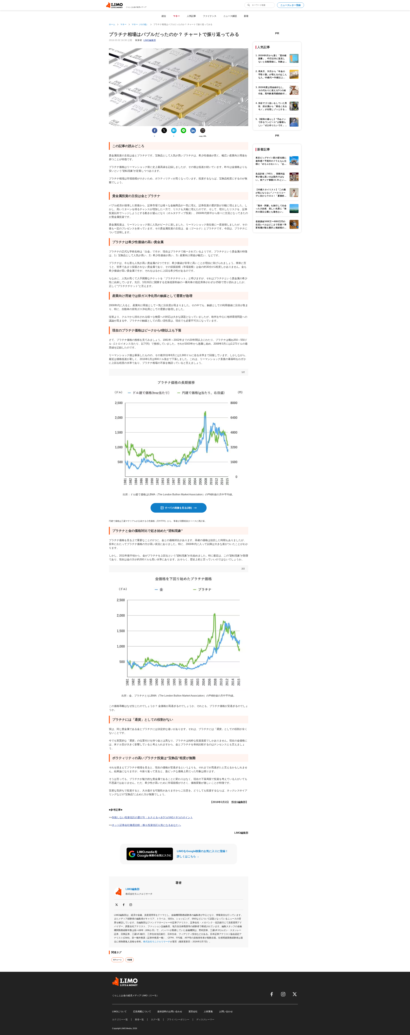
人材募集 (208, 1011)
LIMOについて (119, 1011)
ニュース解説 (230, 16)
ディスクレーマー (205, 1019)
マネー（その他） (140, 24)
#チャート (117, 960)
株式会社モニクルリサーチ (156, 941)
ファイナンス (209, 16)
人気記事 (191, 16)
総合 (164, 16)
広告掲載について (142, 1011)
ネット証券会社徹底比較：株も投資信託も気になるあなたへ (146, 825)
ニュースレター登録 (290, 5)
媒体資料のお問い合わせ (169, 1011)
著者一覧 (139, 1019)
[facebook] (123, 904)
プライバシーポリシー (178, 1019)
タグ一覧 (155, 1019)
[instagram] (130, 904)
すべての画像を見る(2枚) (178, 507)
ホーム (112, 24)
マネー (176, 16)
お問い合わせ (226, 1011)
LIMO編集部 (132, 889)
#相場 (129, 960)
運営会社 (193, 1011)
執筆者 (145, 40)
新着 (246, 16)
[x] (116, 904)
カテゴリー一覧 (120, 1019)
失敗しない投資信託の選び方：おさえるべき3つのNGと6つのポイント (152, 817)
